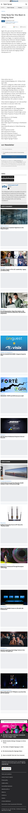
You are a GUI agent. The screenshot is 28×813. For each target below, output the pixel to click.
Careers (3, 798)
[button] (2, 4)
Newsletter (24, 26)
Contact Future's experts (7, 777)
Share (5, 26)
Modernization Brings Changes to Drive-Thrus (14, 741)
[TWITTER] (9, 188)
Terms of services (17, 160)
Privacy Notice (19, 162)
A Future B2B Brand (6, 801)
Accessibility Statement (7, 786)
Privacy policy (5, 780)
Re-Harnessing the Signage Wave (12, 751)
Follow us (16, 26)
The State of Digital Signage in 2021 (13, 747)
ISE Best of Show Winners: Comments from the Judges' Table (14, 736)
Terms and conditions (7, 774)
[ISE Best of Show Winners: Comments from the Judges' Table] (14, 731)
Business (3, 11)
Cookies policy (5, 783)
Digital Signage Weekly (7, 177)
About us (4, 792)
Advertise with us (6, 789)
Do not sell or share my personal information (12, 804)
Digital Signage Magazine (12, 22)
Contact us (4, 795)
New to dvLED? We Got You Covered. (14, 755)
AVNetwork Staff (10, 20)
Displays (20, 7)
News (3, 21)
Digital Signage (10, 7)
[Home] (14, 1)
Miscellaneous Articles (7, 180)
